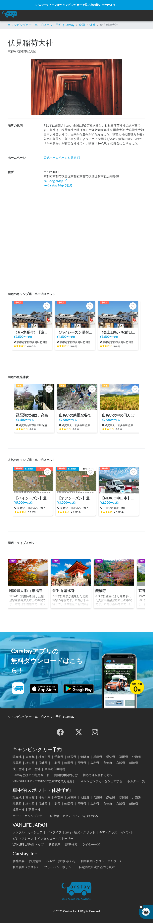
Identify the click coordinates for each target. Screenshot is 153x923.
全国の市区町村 (54, 769)
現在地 (17, 757)
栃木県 (30, 763)
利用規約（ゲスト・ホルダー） (102, 861)
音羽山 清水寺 (63, 590)
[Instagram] (95, 732)
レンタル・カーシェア (27, 832)
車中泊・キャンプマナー (29, 816)
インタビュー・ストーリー (55, 838)
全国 (82, 25)
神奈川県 (44, 757)
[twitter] (78, 732)
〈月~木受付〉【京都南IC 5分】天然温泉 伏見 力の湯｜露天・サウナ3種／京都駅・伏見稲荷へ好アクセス (32, 332)
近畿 (92, 25)
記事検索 (71, 844)
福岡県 (123, 757)
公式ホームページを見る (60, 157)
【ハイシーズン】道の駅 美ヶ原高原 (32, 498)
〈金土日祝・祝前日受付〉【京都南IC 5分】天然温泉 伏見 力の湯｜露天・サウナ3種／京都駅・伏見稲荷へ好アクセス (118, 332)
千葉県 (58, 757)
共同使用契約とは (66, 775)
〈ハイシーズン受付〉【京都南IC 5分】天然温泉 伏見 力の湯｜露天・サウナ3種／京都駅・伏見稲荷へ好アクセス (75, 332)
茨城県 (42, 763)
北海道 (136, 757)
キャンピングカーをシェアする (101, 781)
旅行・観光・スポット (80, 832)
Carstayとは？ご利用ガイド (31, 775)
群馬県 (17, 763)
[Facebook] (60, 732)
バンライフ (53, 832)
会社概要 (19, 861)
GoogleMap (55, 181)
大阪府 (84, 757)
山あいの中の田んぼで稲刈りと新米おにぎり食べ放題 (120, 415)
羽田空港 (34, 769)
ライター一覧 (91, 844)
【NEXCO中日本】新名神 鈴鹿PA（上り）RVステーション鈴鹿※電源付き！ (118, 498)
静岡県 (68, 763)
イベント (127, 832)
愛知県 (110, 757)
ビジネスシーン (23, 838)
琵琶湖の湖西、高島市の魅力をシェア (34, 415)
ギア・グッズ (108, 832)
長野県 (81, 763)
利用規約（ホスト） (26, 867)
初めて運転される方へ (98, 775)
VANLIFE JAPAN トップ (28, 844)
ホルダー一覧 (136, 781)
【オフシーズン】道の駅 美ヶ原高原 (75, 498)
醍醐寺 (100, 590)
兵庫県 (97, 757)
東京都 (30, 757)
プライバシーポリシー (59, 867)
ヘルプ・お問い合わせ (61, 861)
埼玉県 (71, 757)
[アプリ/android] (78, 688)
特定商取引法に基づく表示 (97, 867)
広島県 (94, 763)
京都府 (107, 763)
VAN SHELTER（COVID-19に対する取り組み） (44, 781)
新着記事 (55, 844)
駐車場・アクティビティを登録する (74, 816)
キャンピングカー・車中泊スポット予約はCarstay (41, 25)
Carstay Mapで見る (60, 185)
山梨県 (55, 763)
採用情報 (35, 861)
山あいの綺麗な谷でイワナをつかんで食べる (77, 415)
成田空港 (19, 769)
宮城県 (120, 763)
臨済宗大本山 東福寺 (25, 590)
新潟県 (133, 763)
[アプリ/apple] (44, 688)
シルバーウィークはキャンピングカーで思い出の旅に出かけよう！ (76, 4)
